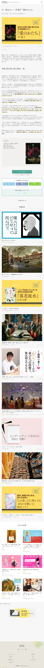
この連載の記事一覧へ (22, 200)
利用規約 (33, 654)
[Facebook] (22, 184)
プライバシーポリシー (11, 654)
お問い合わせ (11, 662)
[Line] (35, 184)
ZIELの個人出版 (33, 659)
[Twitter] (9, 184)
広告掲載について (11, 659)
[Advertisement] (22, 630)
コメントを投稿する (22, 171)
